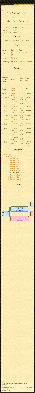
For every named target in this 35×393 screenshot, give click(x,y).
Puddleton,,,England (25, 53)
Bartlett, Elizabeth (14, 111)
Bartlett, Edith (14, 169)
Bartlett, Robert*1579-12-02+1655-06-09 (20, 209)
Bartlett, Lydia (14, 125)
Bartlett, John (14, 158)
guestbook (4, 384)
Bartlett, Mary (14, 167)
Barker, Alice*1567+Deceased (19, 218)
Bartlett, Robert (13, 90)
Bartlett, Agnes (14, 103)
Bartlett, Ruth (14, 164)
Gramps (12, 387)
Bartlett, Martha (14, 120)
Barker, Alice (13, 94)
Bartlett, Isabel (14, 143)
